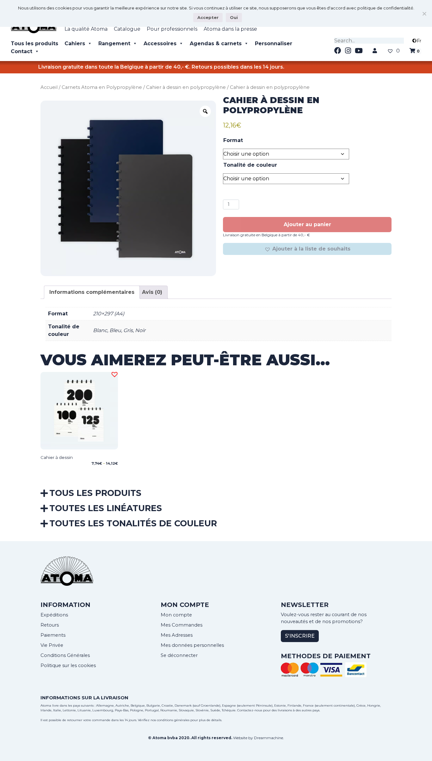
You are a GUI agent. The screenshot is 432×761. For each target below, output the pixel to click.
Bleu (115, 330)
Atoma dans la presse (230, 29)
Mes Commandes (181, 625)
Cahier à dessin (56, 457)
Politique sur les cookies (68, 665)
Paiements (52, 635)
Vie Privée (51, 645)
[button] (307, 249)
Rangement (114, 43)
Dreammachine (268, 737)
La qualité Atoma (86, 29)
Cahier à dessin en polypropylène (186, 87)
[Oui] (424, 13)
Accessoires (160, 43)
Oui (234, 17)
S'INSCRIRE (300, 636)
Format (233, 140)
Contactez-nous (249, 710)
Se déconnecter (179, 655)
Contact (21, 51)
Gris (128, 330)
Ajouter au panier (307, 224)
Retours (49, 625)
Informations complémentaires (91, 292)
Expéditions (54, 615)
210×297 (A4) (108, 314)
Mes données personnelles (192, 645)
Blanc (100, 330)
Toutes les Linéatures (105, 508)
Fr (419, 41)
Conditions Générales (65, 655)
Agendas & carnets (216, 43)
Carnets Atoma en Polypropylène (102, 87)
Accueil (49, 87)
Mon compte (176, 615)
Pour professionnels (172, 29)
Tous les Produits (95, 493)
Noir (140, 330)
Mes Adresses (177, 635)
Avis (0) (152, 292)
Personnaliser (273, 43)
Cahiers (75, 43)
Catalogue (127, 29)
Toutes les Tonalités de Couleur (133, 523)
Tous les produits (34, 43)
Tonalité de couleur (250, 165)
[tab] (92, 292)
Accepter (208, 17)
